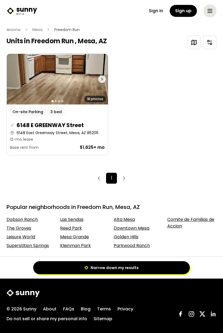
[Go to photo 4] (62, 101)
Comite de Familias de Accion (190, 222)
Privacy (125, 309)
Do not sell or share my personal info (47, 319)
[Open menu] (209, 10)
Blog (86, 309)
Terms (104, 309)
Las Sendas (71, 219)
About (50, 309)
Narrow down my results (115, 267)
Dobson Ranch (22, 219)
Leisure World (21, 237)
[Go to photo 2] (56, 101)
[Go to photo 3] (59, 101)
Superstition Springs (28, 245)
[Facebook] (180, 314)
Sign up (183, 11)
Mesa (37, 29)
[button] (57, 104)
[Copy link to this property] (12, 125)
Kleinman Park (75, 245)
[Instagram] (191, 314)
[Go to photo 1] (52, 101)
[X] (202, 314)
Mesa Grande (74, 237)
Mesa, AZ (92, 40)
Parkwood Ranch (132, 245)
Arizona (13, 29)
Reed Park (71, 228)
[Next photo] (95, 79)
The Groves (19, 228)
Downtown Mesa (131, 228)
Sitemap (103, 319)
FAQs (68, 309)
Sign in (156, 11)
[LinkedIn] (213, 314)
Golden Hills (126, 237)
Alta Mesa (124, 219)
